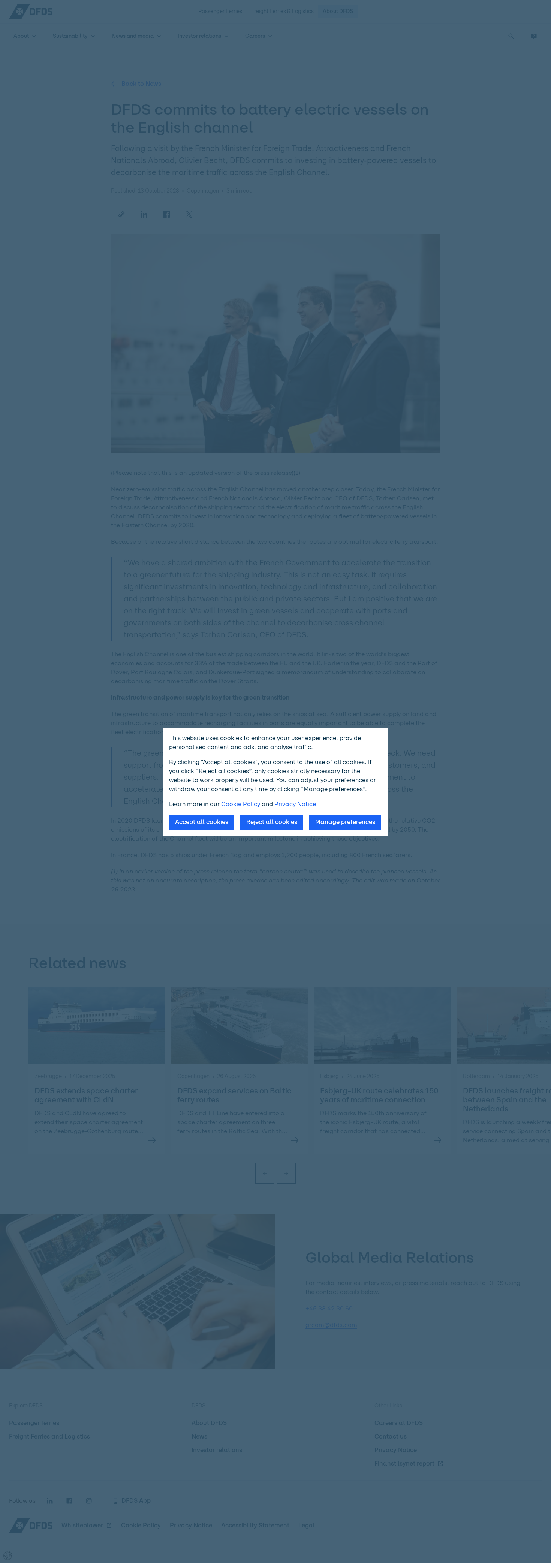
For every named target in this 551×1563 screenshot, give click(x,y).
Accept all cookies (201, 822)
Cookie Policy (240, 804)
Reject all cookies (271, 822)
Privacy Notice (295, 804)
